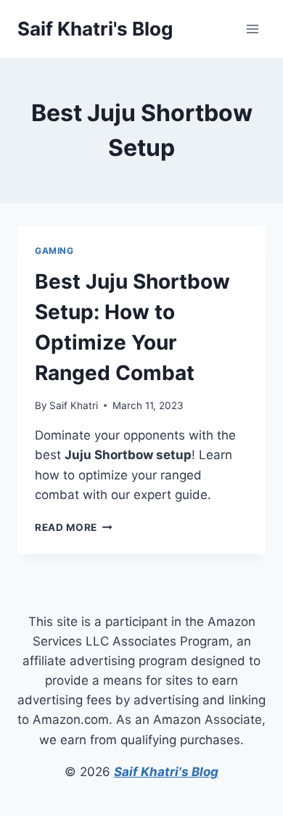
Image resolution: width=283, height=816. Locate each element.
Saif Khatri (73, 405)
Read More (73, 527)
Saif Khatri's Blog (166, 772)
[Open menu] (252, 28)
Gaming (54, 250)
